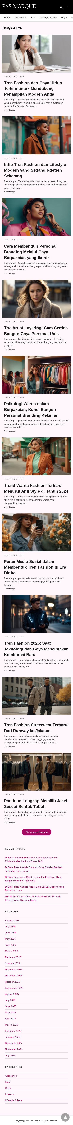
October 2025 (12, 981)
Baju (33, 17)
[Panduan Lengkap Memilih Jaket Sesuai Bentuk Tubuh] (36, 772)
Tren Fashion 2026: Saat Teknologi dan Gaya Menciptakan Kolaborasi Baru (36, 649)
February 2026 (13, 957)
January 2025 (12, 1037)
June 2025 (10, 1006)
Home (7, 17)
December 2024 (13, 1043)
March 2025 (11, 1024)
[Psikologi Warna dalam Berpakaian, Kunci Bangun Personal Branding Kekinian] (36, 375)
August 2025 (12, 994)
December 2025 (13, 969)
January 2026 (12, 963)
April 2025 (10, 1018)
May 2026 (10, 938)
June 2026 (10, 932)
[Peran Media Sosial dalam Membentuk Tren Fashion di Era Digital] (36, 532)
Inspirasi (9, 1094)
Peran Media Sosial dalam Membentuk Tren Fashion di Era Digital (35, 567)
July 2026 (10, 926)
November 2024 (13, 1049)
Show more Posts (35, 832)
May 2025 (10, 1012)
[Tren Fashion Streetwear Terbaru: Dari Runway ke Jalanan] (36, 696)
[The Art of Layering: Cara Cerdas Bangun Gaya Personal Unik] (36, 299)
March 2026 (11, 951)
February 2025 (13, 1031)
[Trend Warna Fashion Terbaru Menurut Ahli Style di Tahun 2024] (36, 456)
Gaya (64, 17)
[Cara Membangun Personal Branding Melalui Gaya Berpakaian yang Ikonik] (36, 217)
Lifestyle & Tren (48, 17)
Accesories (21, 17)
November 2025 (13, 975)
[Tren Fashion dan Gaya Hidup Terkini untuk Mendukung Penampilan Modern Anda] (36, 54)
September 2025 (14, 988)
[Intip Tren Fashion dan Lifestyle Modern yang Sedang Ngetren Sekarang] (36, 135)
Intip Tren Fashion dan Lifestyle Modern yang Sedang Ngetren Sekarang (35, 170)
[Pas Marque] (19, 6)
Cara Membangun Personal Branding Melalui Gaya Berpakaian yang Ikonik (30, 252)
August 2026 (12, 920)
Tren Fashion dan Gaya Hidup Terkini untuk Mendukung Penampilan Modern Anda (33, 88)
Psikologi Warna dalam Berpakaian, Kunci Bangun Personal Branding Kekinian (31, 409)
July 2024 (10, 1055)
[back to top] (65, 1117)
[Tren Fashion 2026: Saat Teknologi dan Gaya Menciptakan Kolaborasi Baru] (36, 614)
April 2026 (10, 945)
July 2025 (10, 1000)
